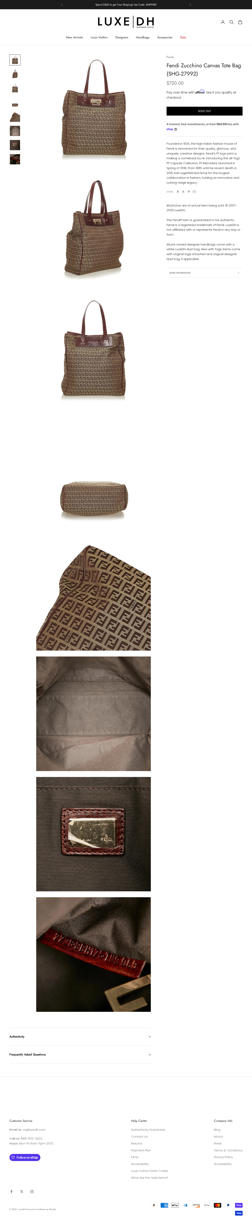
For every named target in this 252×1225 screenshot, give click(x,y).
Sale (183, 37)
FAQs (134, 1157)
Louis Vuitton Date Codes (149, 1171)
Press (218, 1143)
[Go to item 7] (14, 145)
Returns (136, 1143)
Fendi (170, 57)
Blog (217, 1130)
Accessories (164, 37)
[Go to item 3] (14, 88)
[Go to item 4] (14, 102)
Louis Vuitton (99, 37)
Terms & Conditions (228, 1150)
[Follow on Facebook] (11, 1192)
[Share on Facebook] (177, 191)
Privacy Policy (223, 1157)
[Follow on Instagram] (32, 1192)
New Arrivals (74, 37)
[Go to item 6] (14, 130)
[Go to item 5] (14, 116)
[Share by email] (194, 191)
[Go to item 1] (14, 60)
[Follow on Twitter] (22, 1192)
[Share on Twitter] (183, 191)
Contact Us (139, 1136)
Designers (121, 37)
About (218, 1136)
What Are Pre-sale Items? (149, 1178)
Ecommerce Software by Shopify (41, 1209)
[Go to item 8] (14, 159)
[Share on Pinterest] (188, 191)
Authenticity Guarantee (148, 1130)
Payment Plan (141, 1150)
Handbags (142, 37)
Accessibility (140, 1164)
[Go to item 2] (14, 74)
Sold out (204, 111)
